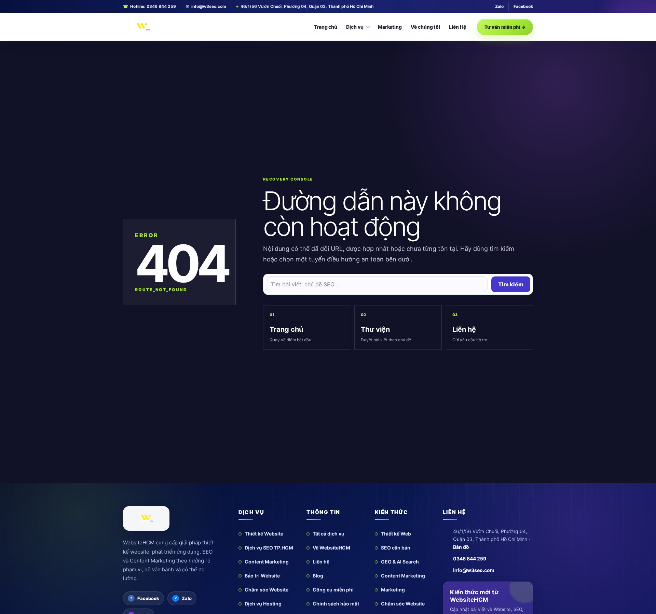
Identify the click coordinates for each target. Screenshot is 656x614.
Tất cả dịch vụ (328, 534)
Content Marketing (267, 562)
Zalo (499, 6)
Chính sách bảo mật (336, 603)
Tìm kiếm (510, 284)
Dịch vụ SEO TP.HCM (269, 548)
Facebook (523, 6)
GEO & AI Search (400, 562)
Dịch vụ (355, 27)
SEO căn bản (395, 548)
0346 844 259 (469, 558)
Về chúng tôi (425, 27)
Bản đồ (461, 547)
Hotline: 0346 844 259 (153, 6)
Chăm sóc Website (266, 589)
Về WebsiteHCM (331, 548)
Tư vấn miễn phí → (504, 27)
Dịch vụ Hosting (263, 603)
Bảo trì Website (262, 576)
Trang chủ (325, 27)
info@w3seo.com (208, 6)
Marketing (390, 27)
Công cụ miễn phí (333, 589)
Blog (318, 576)
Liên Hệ (457, 27)
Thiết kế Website (264, 534)
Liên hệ (321, 562)
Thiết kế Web (396, 534)
